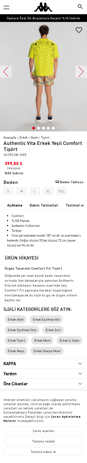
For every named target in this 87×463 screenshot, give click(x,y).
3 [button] (43, 128)
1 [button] (33, 128)
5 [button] (53, 128)
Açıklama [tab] (14, 205)
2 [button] (38, 128)
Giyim (34, 137)
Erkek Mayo (16, 351)
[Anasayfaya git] (43, 7)
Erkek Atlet (16, 319)
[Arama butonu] (81, 7)
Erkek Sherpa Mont (47, 351)
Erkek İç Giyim (69, 340)
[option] (43, 18)
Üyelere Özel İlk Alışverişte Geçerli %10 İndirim (43, 18)
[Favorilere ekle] (78, 32)
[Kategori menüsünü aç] (6, 7)
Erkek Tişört (16, 340)
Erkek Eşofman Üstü (22, 330)
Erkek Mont (42, 340)
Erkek (23, 137)
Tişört (45, 137)
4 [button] (48, 128)
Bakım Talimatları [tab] (44, 205)
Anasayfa (9, 137)
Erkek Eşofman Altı (46, 319)
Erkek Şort (53, 330)
